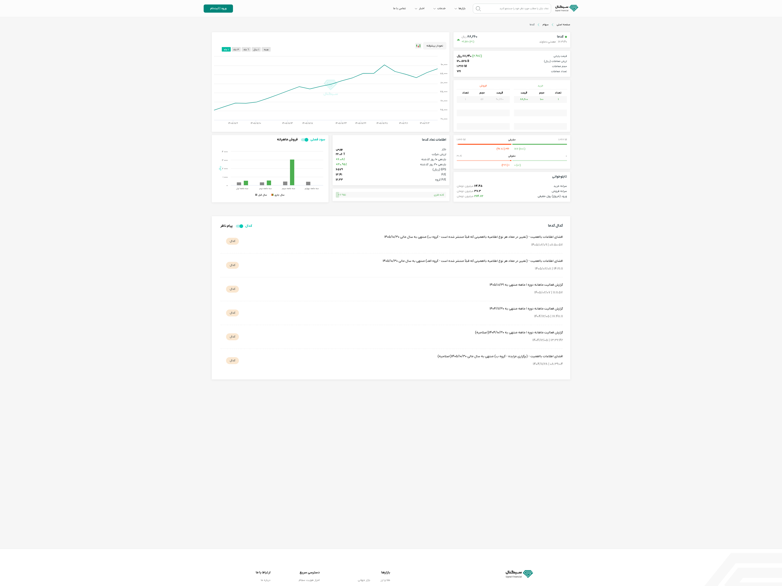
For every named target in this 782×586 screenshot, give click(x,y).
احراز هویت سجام (309, 580)
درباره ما (265, 580)
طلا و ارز (385, 580)
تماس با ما (399, 8)
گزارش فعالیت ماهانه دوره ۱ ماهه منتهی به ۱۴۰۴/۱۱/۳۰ (526, 309)
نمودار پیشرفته (434, 45)
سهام (546, 24)
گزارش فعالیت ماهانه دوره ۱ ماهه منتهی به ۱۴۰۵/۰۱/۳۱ (526, 285)
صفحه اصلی (563, 24)
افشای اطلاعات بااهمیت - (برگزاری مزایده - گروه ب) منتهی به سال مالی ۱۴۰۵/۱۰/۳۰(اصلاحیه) (500, 356)
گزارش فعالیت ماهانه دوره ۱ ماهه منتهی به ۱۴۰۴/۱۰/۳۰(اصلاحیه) (519, 332)
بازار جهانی (364, 580)
